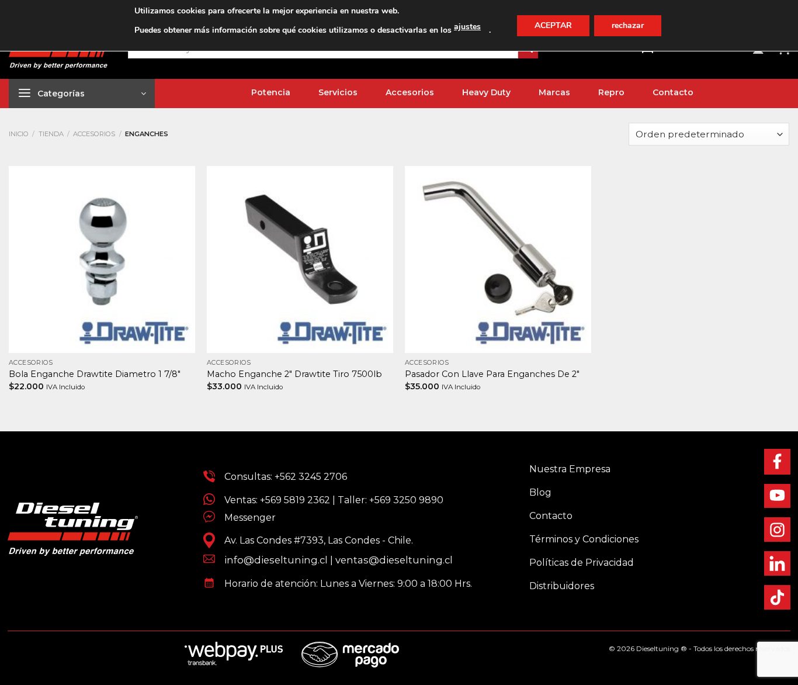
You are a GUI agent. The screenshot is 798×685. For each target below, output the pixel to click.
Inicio (19, 134)
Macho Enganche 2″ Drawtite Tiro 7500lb (294, 374)
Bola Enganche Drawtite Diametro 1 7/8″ (95, 374)
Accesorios (94, 134)
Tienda (51, 134)
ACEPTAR (553, 25)
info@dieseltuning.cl (276, 560)
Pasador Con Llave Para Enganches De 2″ (492, 374)
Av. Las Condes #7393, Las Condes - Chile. (314, 540)
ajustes (467, 26)
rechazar (628, 25)
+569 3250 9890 (406, 500)
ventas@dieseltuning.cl (394, 560)
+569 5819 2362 (295, 500)
